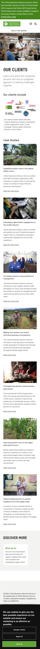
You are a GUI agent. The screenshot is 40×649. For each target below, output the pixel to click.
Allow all (19, 644)
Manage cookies (19, 630)
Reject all (19, 636)
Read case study (9, 355)
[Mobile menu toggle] (31, 24)
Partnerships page (8, 17)
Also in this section (19, 31)
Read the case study (11, 191)
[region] (20, 626)
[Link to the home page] (11, 23)
